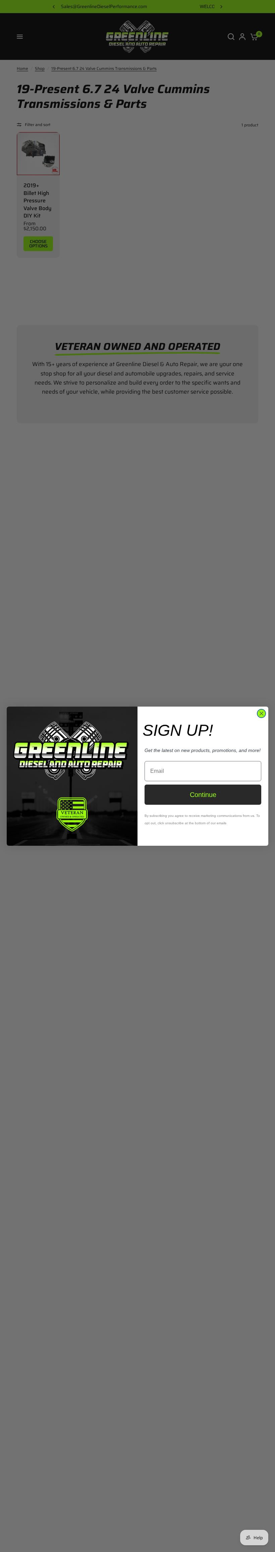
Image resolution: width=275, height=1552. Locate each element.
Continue (203, 794)
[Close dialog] (261, 713)
